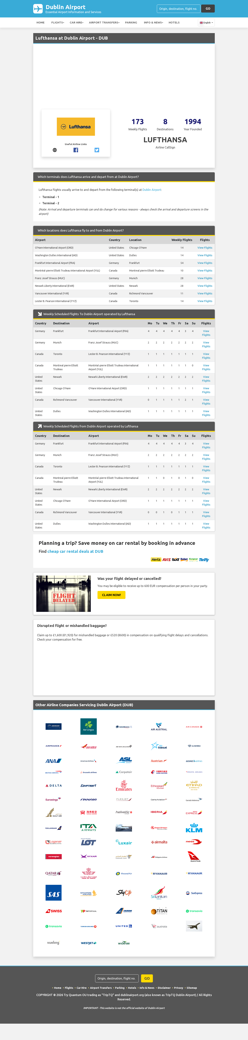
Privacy (178, 987)
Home (40, 22)
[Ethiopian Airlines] (159, 785)
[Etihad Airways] (194, 785)
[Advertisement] (124, 81)
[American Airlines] (88, 760)
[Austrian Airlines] (159, 760)
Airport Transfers (103, 22)
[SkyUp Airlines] (124, 892)
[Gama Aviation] (159, 799)
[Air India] (88, 745)
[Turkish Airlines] (88, 926)
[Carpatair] (124, 771)
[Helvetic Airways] (124, 812)
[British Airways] (53, 771)
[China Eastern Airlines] (159, 771)
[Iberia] (159, 812)
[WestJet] (88, 942)
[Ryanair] (159, 873)
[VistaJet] (194, 926)
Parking (131, 22)
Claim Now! (111, 595)
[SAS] (53, 892)
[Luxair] (124, 841)
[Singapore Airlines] (88, 892)
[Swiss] (53, 910)
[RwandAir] (124, 873)
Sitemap (192, 987)
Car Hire (76, 22)
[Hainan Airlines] (88, 812)
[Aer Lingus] (88, 726)
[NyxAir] (88, 856)
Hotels (174, 22)
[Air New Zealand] (124, 746)
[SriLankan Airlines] (159, 892)
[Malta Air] (159, 841)
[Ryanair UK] (194, 873)
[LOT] (88, 841)
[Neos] (194, 841)
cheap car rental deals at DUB (75, 551)
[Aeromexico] (124, 726)
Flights (57, 22)
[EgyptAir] (88, 785)
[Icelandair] (53, 827)
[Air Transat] (159, 745)
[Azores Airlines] (194, 760)
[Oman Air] (124, 856)
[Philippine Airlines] (159, 856)
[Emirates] (124, 785)
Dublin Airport (73, 9)
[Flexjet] (124, 799)
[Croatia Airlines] (194, 771)
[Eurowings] (53, 798)
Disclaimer (164, 987)
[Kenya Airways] (159, 827)
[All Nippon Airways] (53, 760)
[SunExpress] (194, 892)
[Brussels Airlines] (88, 771)
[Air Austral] (159, 726)
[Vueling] (53, 942)
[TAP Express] (88, 910)
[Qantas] (194, 856)
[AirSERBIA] (194, 745)
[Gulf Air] (53, 812)
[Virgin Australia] (159, 926)
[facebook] (76, 149)
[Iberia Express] (194, 812)
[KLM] (194, 827)
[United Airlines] (124, 926)
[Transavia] (194, 910)
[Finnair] (88, 799)
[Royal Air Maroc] (88, 873)
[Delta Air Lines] (53, 785)
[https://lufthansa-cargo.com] (54, 149)
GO (208, 8)
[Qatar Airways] (53, 873)
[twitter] (97, 149)
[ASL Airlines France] (124, 760)
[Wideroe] (124, 942)
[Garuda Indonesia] (194, 799)
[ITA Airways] (88, 827)
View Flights (205, 247)
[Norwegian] (53, 856)
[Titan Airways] (159, 910)
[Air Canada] (194, 726)
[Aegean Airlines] (53, 726)
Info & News (153, 22)
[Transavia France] (53, 926)
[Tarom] (124, 910)
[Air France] (53, 745)
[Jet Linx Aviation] (124, 827)
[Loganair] (53, 841)
